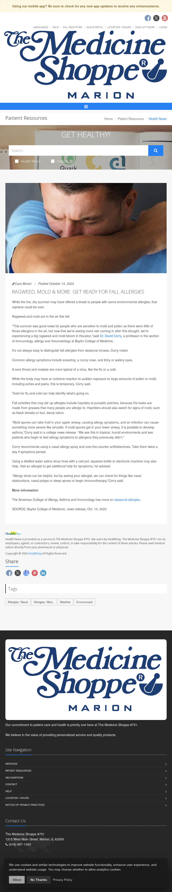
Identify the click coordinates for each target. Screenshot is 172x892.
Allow (17, 880)
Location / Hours (119, 27)
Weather (65, 602)
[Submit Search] (155, 150)
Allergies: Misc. (44, 602)
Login (163, 27)
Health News (30, 161)
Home (108, 118)
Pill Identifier (72, 27)
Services (11, 763)
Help (55, 27)
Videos (62, 161)
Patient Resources (131, 118)
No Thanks (38, 880)
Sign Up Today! (145, 27)
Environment (84, 602)
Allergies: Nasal (18, 602)
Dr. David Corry (110, 336)
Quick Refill (94, 27)
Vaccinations (14, 777)
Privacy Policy (62, 880)
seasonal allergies (127, 499)
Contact (11, 784)
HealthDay (35, 553)
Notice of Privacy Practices (25, 804)
